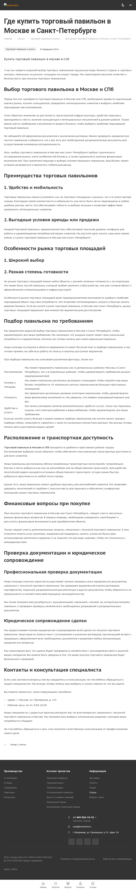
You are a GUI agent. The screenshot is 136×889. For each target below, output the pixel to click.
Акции (92, 787)
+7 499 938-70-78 (83, 817)
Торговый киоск (55, 782)
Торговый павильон (57, 778)
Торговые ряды (55, 787)
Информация (97, 771)
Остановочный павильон (60, 792)
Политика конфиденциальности (78, 859)
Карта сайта (10, 869)
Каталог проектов (58, 771)
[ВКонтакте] (71, 841)
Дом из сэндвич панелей (60, 797)
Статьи (92, 792)
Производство (13, 771)
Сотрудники (10, 787)
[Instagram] (79, 841)
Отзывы (8, 782)
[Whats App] (95, 841)
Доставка (94, 778)
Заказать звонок (82, 820)
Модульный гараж (56, 802)
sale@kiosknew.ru (82, 826)
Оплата (93, 782)
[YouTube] (87, 841)
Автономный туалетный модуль (63, 806)
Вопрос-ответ (96, 797)
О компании (10, 778)
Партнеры (9, 792)
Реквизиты (9, 797)
